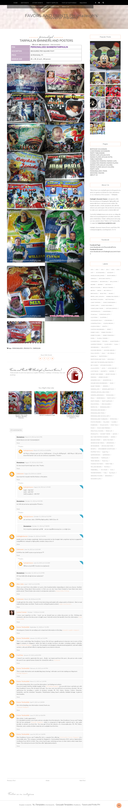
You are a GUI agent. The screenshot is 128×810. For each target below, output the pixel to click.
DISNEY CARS (95, 332)
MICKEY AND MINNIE (97, 374)
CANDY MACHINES (106, 305)
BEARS (93, 290)
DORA (93, 338)
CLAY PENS (94, 317)
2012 (97, 269)
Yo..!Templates (38, 804)
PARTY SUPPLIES (107, 401)
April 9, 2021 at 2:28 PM (37, 702)
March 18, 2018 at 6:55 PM (32, 599)
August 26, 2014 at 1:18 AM (32, 473)
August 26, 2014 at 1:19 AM (42, 487)
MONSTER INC (107, 380)
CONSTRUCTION (96, 323)
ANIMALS (93, 278)
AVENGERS (94, 281)
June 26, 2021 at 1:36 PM (37, 734)
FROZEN (105, 341)
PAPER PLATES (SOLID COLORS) (102, 167)
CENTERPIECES (95, 311)
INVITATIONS (103, 356)
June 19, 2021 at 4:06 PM (37, 715)
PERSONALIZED (46, 36)
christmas (94, 314)
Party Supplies (52, 2)
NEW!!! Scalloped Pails (47, 415)
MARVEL (111, 371)
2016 (117, 269)
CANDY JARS (94, 305)
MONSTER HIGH (95, 380)
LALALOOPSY (95, 368)
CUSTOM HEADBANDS (97, 329)
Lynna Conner (22, 612)
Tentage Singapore (22, 673)
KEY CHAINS (94, 365)
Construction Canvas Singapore (69, 737)
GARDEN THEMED (96, 344)
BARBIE (93, 284)
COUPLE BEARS (108, 323)
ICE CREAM (110, 353)
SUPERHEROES (95, 455)
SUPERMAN (106, 455)
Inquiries (83, 2)
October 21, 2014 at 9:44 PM (37, 536)
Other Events (37, 2)
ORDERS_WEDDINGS (97, 395)
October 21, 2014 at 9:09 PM (33, 501)
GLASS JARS (108, 344)
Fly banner (57, 660)
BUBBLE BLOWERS (112, 296)
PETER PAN (113, 419)
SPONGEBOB (95, 446)
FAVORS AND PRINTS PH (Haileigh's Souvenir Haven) (61, 16)
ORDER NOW (54, 6)
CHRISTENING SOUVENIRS (100, 151)
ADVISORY (110, 272)
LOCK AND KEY (112, 368)
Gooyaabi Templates (64, 804)
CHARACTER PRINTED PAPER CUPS (103, 161)
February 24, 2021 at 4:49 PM (39, 668)
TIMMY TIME (108, 464)
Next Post (83, 780)
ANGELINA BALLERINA (97, 275)
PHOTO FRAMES (96, 422)
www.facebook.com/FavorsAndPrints (103, 247)
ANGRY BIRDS (111, 275)
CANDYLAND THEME (97, 308)
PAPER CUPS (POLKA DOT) (100, 155)
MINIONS (93, 377)
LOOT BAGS (94, 371)
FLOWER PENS (95, 341)
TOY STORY (104, 469)
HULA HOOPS (95, 353)
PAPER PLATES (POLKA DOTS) (101, 157)
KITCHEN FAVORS (105, 365)
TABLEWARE (95, 458)
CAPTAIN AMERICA (111, 308)
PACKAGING (110, 395)
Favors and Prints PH (91, 804)
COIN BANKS (108, 320)
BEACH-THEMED (108, 287)
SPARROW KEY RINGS (97, 443)
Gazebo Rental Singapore (24, 645)
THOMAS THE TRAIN (97, 464)
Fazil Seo (20, 655)
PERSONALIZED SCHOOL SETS (100, 416)
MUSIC (112, 383)
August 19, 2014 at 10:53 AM (34, 462)
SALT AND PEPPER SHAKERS (99, 437)
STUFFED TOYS (95, 452)
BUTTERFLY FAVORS (97, 299)
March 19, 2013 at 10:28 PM (42, 450)
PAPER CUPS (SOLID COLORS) (101, 165)
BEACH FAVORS (95, 287)
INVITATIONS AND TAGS (98, 359)
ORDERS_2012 (95, 389)
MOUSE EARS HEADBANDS (99, 383)
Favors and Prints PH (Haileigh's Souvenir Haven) (36, 370)
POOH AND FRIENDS (103, 428)
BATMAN (108, 284)
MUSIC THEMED (95, 386)
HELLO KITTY (105, 347)
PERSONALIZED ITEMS (98, 171)
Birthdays (25, 2)
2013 (102, 269)
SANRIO (113, 437)
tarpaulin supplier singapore (70, 630)
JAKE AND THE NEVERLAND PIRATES (102, 362)
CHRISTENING (107, 311)
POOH (93, 428)
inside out (94, 356)
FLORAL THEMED (102, 338)
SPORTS (93, 449)
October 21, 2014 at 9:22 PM (42, 516)
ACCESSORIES (100, 272)
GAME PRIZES (114, 341)
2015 (112, 269)
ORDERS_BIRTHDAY (108, 389)
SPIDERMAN (110, 443)
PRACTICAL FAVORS (97, 431)
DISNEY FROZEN (106, 332)
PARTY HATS (94, 169)
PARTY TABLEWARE (97, 153)
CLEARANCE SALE (96, 320)
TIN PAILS (107, 466)
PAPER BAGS (101, 398)
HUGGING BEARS (96, 350)
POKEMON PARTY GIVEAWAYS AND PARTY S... (73, 416)
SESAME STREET (96, 440)
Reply (18, 443)
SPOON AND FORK (107, 446)
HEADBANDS (95, 347)
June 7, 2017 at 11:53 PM (32, 584)
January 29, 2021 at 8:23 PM (32, 655)
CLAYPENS (103, 317)
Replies (21, 446)
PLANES (114, 422)
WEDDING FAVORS (97, 173)
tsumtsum (112, 472)
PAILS (92, 398)
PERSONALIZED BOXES (98, 410)
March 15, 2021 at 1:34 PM (38, 681)
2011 (92, 269)
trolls (105, 472)
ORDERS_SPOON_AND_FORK (100, 392)
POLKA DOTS (104, 425)
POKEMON (94, 425)
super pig (105, 452)
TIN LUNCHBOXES (96, 466)
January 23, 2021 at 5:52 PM (38, 638)
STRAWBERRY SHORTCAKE (106, 449)
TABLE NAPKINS (96, 159)
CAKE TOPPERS (95, 302)
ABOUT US (94, 175)
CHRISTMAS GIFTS (104, 314)
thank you (105, 461)
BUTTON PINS (110, 299)
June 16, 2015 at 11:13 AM (42, 563)
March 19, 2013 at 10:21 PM (33, 437)
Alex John (20, 584)
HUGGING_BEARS (109, 350)
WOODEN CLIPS (96, 478)
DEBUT (109, 329)
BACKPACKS (104, 281)
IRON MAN (111, 359)
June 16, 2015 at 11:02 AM (32, 549)
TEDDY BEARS (95, 461)
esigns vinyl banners (65, 604)
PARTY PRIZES (95, 401)
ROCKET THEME (105, 434)
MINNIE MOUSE (103, 377)
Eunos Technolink (23, 627)
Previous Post (11, 780)
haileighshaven (28, 450)
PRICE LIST (109, 431)
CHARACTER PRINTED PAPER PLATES (104, 163)
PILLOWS (106, 422)
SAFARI (115, 434)
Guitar (116, 344)
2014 (107, 269)
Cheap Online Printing (62, 591)
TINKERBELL (94, 469)
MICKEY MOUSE (110, 374)
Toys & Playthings (69, 2)
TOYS (111, 469)
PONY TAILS (114, 425)
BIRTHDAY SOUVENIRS (98, 149)
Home (16, 2)
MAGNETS (104, 371)
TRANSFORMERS (96, 472)
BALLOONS (113, 281)
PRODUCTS (28, 348)
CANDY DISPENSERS (109, 302)
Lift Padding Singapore (52, 686)
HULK (103, 353)
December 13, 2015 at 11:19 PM (34, 573)
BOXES (111, 293)
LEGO (103, 368)
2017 (92, 272)
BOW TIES (103, 293)
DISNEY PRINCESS (108, 335)
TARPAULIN (36, 348)
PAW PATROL (95, 404)
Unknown (20, 473)
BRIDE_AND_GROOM (97, 296)
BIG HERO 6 (107, 290)
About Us (65, 6)
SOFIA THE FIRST (108, 440)
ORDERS (105, 386)
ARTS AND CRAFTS (104, 278)
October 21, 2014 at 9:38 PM (40, 526)
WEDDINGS (108, 475)
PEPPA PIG (94, 407)
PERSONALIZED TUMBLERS (99, 419)
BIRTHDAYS (94, 293)
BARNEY (100, 284)
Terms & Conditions (39, 6)
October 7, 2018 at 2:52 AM (35, 612)
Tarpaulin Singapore (23, 707)
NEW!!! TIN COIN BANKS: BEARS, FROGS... (21, 416)
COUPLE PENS (95, 326)
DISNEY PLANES (95, 335)
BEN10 (99, 290)
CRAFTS (104, 326)
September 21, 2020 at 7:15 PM (39, 627)
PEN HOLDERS (106, 404)
